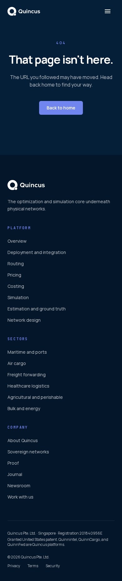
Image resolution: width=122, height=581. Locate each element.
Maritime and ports (27, 352)
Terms (33, 565)
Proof (13, 463)
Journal (15, 474)
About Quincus (23, 440)
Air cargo (17, 363)
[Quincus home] (24, 11)
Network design (24, 320)
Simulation (18, 297)
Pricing (14, 275)
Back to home (61, 108)
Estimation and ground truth (37, 309)
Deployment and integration (37, 252)
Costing (16, 286)
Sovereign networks (28, 452)
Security (53, 565)
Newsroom (19, 486)
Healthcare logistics (28, 386)
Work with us (20, 497)
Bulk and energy (24, 408)
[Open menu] (107, 11)
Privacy (14, 565)
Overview (17, 241)
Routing (16, 264)
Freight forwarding (27, 375)
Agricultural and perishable (35, 397)
